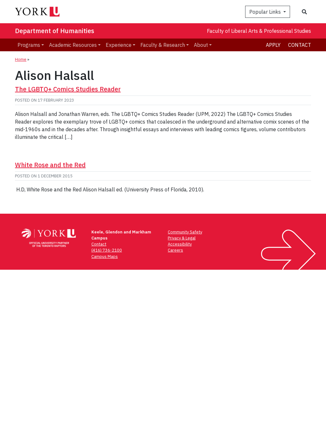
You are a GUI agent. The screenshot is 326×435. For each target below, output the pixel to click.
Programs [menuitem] (29, 45)
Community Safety (185, 232)
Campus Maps (104, 256)
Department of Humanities (54, 30)
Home (20, 59)
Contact (299, 45)
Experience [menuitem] (118, 45)
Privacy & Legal (181, 238)
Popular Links (265, 12)
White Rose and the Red (50, 164)
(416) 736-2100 (106, 250)
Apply (273, 45)
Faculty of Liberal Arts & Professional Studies (259, 31)
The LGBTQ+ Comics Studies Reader (68, 89)
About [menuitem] (201, 45)
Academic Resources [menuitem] (73, 45)
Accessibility (180, 244)
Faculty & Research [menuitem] (162, 45)
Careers (175, 250)
